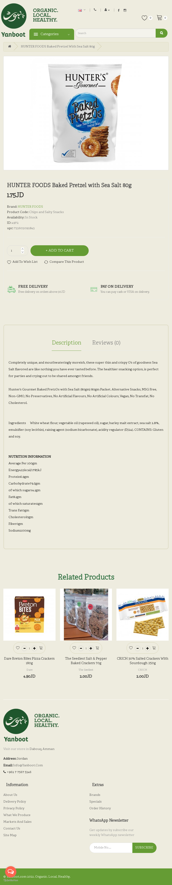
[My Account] (107, 10)
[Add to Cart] (41, 647)
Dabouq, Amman (42, 749)
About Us (10, 795)
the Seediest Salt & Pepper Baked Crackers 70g (86, 661)
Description (66, 343)
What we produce (16, 815)
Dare (29, 670)
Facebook (118, 10)
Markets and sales (17, 822)
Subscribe (144, 848)
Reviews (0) (106, 343)
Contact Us (11, 829)
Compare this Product (66, 262)
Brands (94, 795)
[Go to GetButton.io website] (11, 880)
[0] (159, 17)
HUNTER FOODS (30, 207)
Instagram (125, 10)
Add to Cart (61, 250)
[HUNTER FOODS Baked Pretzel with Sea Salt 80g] (86, 113)
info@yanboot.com (28, 765)
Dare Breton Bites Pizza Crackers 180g (29, 661)
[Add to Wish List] (18, 647)
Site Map (10, 835)
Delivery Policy (14, 802)
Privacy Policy (13, 808)
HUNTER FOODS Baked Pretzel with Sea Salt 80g (58, 47)
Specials (95, 802)
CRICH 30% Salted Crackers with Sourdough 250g (142, 661)
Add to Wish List (25, 262)
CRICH (142, 670)
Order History (100, 808)
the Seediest (86, 670)
